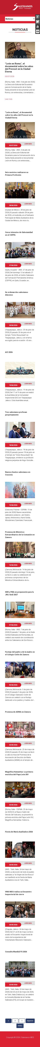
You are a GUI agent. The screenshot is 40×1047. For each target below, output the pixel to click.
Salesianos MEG (27, 1037)
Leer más (8, 99)
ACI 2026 (9, 352)
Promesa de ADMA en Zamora (18, 712)
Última (20, 1026)
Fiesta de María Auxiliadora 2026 (19, 832)
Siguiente (30, 1021)
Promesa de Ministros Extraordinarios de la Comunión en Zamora (20, 534)
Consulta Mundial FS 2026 (16, 952)
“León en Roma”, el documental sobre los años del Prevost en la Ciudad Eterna (19, 115)
